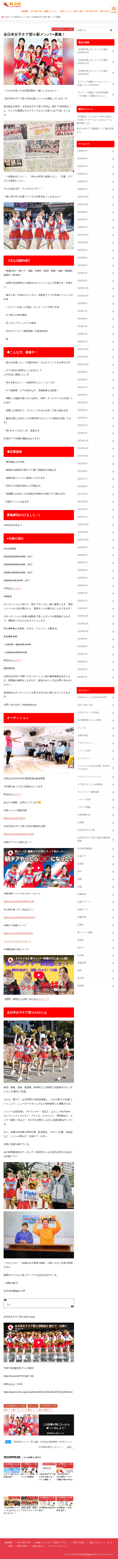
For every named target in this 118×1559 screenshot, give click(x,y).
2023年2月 (82, 334)
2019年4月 (82, 677)
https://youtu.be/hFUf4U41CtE (19, 901)
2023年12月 (83, 288)
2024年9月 (82, 250)
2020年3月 (82, 593)
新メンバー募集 (36, 1410)
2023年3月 (82, 326)
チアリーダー (20, 1410)
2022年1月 (82, 433)
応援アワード (83, 902)
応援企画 (81, 917)
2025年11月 (82, 204)
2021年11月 (82, 448)
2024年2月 (82, 280)
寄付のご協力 (78, 11)
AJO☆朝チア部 (36, 11)
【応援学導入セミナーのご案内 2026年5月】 (92, 72)
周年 (79, 871)
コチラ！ (17, 660)
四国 (79, 879)
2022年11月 (82, 357)
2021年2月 (82, 509)
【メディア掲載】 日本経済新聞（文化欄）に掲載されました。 (92, 94)
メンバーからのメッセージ (17, 941)
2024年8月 (82, 258)
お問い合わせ (104, 11)
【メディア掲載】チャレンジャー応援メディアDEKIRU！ (93, 83)
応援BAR (81, 894)
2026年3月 (82, 174)
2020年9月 (82, 547)
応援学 (80, 925)
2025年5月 (82, 219)
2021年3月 (82, 501)
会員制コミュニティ (51, 11)
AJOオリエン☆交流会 (88, 712)
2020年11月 (82, 532)
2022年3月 (82, 418)
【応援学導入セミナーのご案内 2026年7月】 (92, 61)
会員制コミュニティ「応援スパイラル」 (51, 1542)
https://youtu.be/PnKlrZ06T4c (18, 933)
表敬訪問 (81, 963)
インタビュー (83, 758)
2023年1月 (82, 341)
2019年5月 (82, 669)
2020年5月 (82, 578)
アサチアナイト (85, 743)
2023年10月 (83, 296)
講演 (79, 970)
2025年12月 (83, 197)
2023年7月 (82, 311)
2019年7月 (82, 654)
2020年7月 (82, 562)
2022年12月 (83, 349)
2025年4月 (82, 227)
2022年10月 (83, 364)
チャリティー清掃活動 (88, 792)
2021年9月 (82, 463)
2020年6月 (82, 570)
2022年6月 (82, 395)
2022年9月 (82, 372)
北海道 (80, 864)
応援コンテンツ (65, 11)
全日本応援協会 (85, 848)
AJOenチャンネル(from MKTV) (92, 697)
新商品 (80, 940)
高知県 (80, 986)
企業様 (80, 822)
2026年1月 (82, 189)
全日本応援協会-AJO (87, 1554)
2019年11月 (82, 623)
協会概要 (25, 11)
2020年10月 (83, 540)
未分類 (80, 955)
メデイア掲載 (83, 807)
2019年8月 (82, 646)
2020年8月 (82, 555)
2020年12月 (83, 524)
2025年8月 (82, 212)
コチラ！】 (44, 999)
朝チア (49, 1410)
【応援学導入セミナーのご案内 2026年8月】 (92, 51)
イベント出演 (83, 750)
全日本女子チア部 (49, 1406)
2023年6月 (82, 319)
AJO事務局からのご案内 (16, 1406)
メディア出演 (83, 799)
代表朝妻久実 (83, 815)
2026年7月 (82, 151)
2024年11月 (82, 242)
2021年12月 (83, 440)
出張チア (81, 856)
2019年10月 (83, 631)
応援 (79, 887)
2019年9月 (82, 639)
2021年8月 (82, 471)
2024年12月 (83, 235)
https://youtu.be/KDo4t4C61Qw (19, 917)
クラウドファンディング (89, 777)
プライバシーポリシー (57, 1546)
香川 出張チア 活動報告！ (89, 128)
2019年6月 (82, 662)
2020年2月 (82, 601)
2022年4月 (82, 410)
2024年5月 (82, 265)
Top (8, 1304)
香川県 (80, 978)
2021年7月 (82, 479)
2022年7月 (82, 387)
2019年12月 (83, 616)
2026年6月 (82, 158)
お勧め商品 (82, 735)
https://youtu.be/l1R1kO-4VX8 (19, 834)
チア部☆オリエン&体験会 (90, 784)
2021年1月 (82, 517)
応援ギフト (82, 909)
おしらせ (34, 1406)
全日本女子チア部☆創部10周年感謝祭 (93, 839)
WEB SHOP (22, 1546)
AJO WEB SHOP (91, 11)
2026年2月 (82, 181)
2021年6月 (82, 486)
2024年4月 (82, 273)
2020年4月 (82, 585)
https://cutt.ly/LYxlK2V (15, 818)
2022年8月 (82, 379)
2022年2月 (82, 425)
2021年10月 (83, 456)
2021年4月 (82, 494)
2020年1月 (82, 608)
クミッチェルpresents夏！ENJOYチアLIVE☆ (93, 767)
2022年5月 (82, 402)
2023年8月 (82, 303)
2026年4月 (82, 166)
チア (8, 1410)
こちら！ (17, 588)
